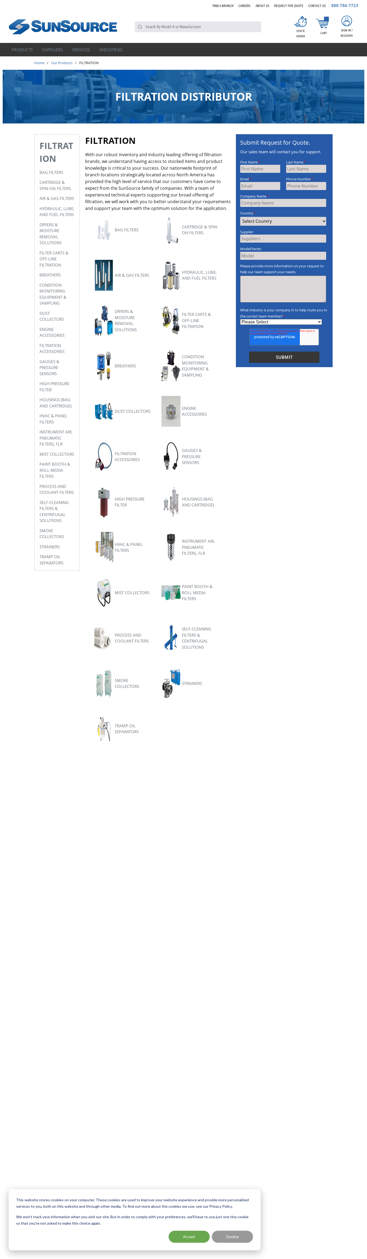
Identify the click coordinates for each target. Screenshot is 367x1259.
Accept (189, 1236)
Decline (232, 1236)
